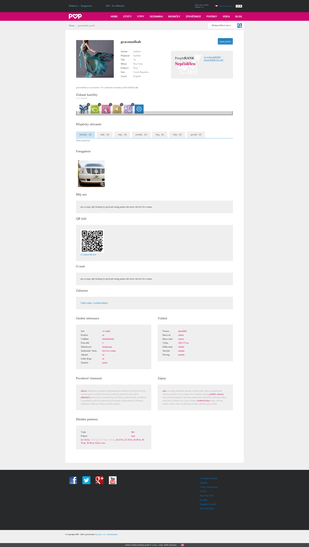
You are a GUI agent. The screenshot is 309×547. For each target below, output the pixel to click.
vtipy (122, 134)
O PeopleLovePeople (209, 478)
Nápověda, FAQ (207, 495)
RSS (108, 6)
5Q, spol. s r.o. (100, 534)
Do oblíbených (118, 6)
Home (114, 16)
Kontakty (204, 500)
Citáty (127, 16)
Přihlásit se (73, 6)
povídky (141, 134)
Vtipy (140, 16)
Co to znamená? (81, 98)
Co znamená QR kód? (88, 255)
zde (136, 87)
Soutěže (203, 491)
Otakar (198, 7)
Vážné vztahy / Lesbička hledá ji (94, 303)
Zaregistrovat (86, 6)
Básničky (174, 16)
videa (177, 134)
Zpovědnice (193, 16)
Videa (226, 16)
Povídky (212, 16)
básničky (85, 134)
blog (160, 134)
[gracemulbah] (100, 77)
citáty (104, 134)
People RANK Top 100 (213, 60)
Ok (182, 545)
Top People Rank (207, 508)
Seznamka (156, 16)
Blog (238, 16)
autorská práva (112, 534)
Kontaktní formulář (208, 504)
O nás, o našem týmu (209, 487)
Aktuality (204, 482)
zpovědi (195, 134)
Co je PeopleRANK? (212, 57)
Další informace (170, 545)
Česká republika (226, 6)
